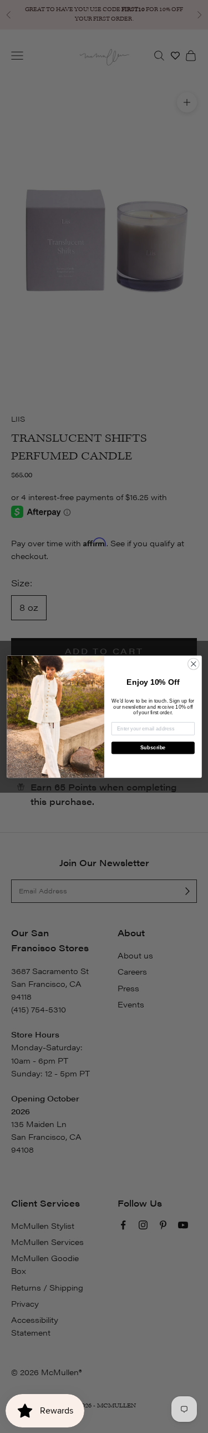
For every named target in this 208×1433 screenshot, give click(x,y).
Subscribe (153, 747)
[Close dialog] (193, 664)
